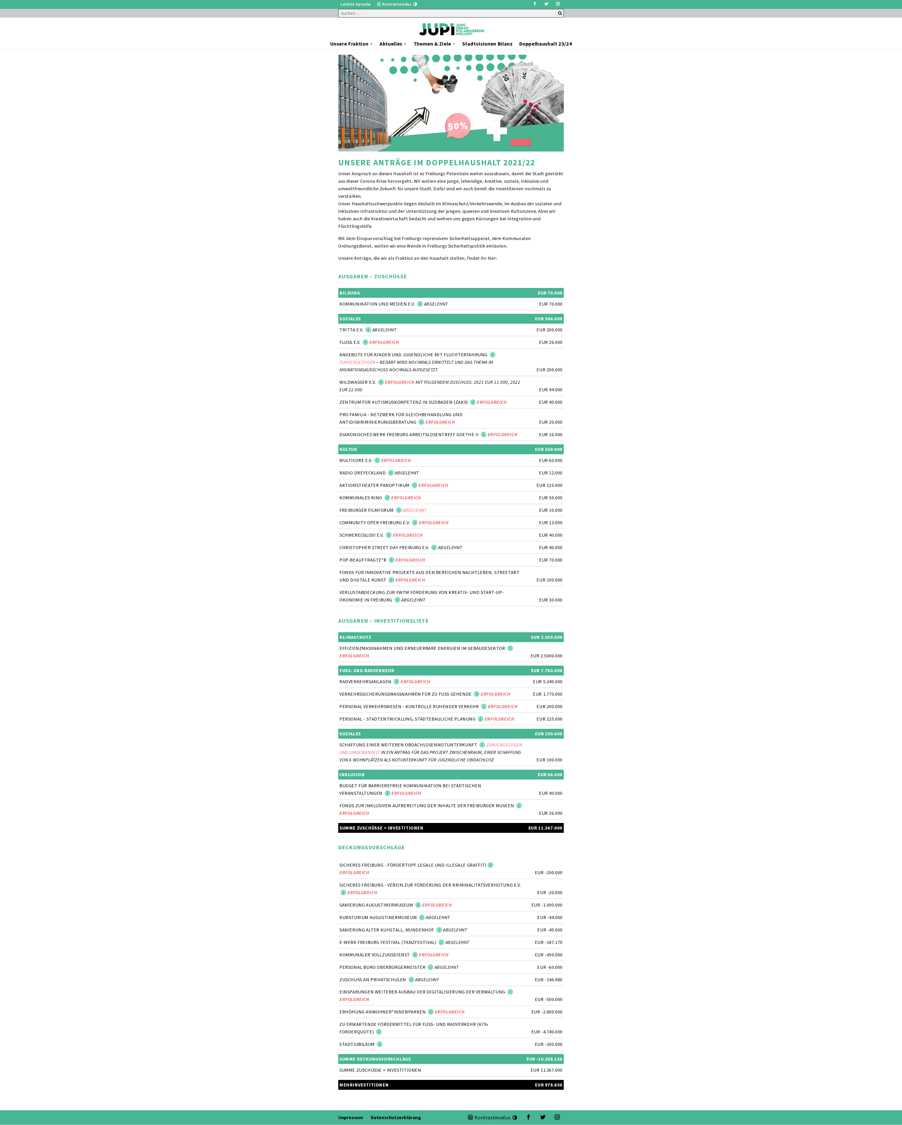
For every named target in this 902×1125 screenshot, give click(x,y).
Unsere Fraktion (349, 44)
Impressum (350, 1117)
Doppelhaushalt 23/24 (545, 44)
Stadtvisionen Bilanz (487, 44)
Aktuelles (391, 44)
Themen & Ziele (432, 44)
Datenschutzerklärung (396, 1117)
